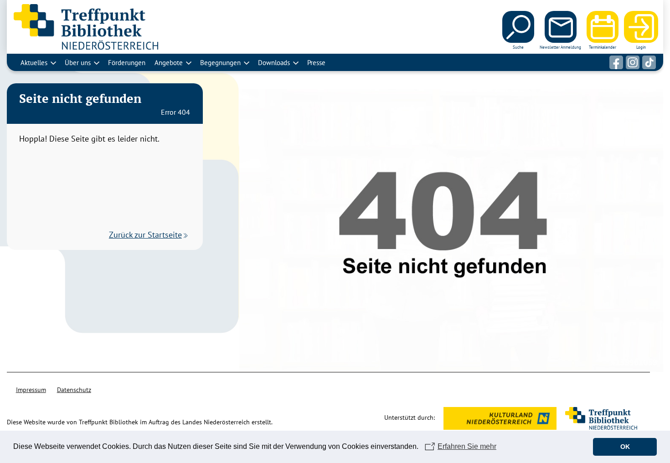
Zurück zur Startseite (145, 234)
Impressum (31, 390)
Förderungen (126, 62)
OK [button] (625, 446)
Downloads (274, 62)
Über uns (78, 62)
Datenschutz (74, 390)
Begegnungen (220, 62)
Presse (316, 62)
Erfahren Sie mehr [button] (467, 446)
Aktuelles (34, 62)
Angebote (169, 62)
